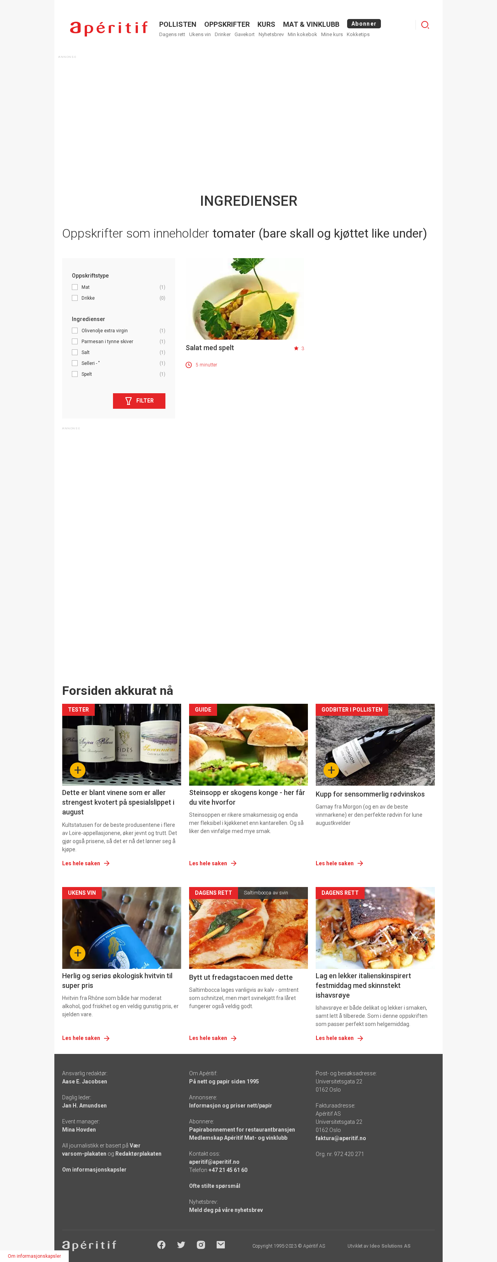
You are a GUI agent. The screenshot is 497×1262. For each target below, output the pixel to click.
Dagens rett (172, 34)
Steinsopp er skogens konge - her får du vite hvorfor (247, 797)
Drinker (223, 34)
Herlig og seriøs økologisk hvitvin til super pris (117, 980)
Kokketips (358, 34)
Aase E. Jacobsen (84, 1081)
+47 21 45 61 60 (228, 1170)
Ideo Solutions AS (390, 1246)
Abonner (364, 24)
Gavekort (245, 34)
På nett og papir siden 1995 (224, 1081)
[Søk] (425, 25)
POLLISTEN (177, 24)
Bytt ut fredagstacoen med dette (241, 977)
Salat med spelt (210, 348)
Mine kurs (332, 34)
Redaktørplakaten (138, 1154)
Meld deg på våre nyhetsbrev (226, 1210)
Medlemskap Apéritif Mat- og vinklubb (238, 1138)
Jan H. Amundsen (84, 1105)
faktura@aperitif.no (341, 1138)
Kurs (266, 24)
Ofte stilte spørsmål (214, 1186)
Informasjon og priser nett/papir (230, 1105)
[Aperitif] (109, 28)
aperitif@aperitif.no (214, 1162)
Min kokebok (302, 34)
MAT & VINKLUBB (311, 24)
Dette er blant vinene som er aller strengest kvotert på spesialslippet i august (118, 802)
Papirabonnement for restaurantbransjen (242, 1130)
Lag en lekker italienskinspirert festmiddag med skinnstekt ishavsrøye (363, 985)
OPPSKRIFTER (227, 24)
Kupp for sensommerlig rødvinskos (370, 794)
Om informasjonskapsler (94, 1170)
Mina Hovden (79, 1130)
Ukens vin (200, 34)
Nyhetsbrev (271, 34)
